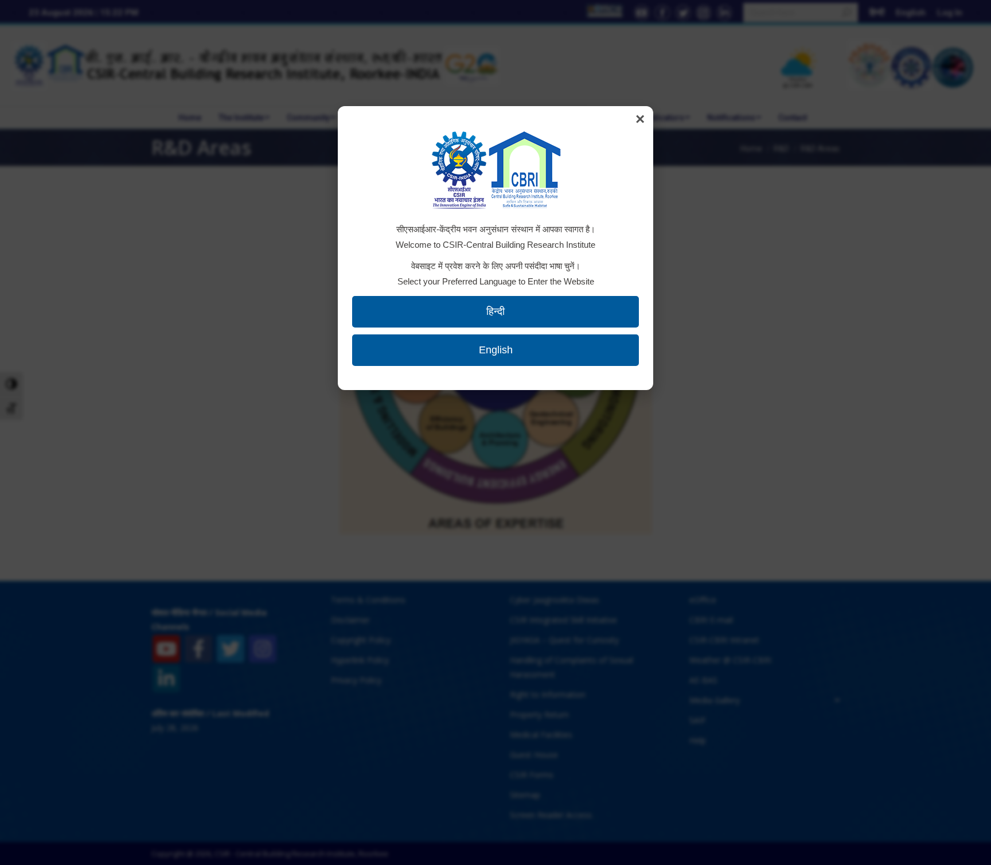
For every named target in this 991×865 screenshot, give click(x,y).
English (496, 350)
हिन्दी (495, 311)
